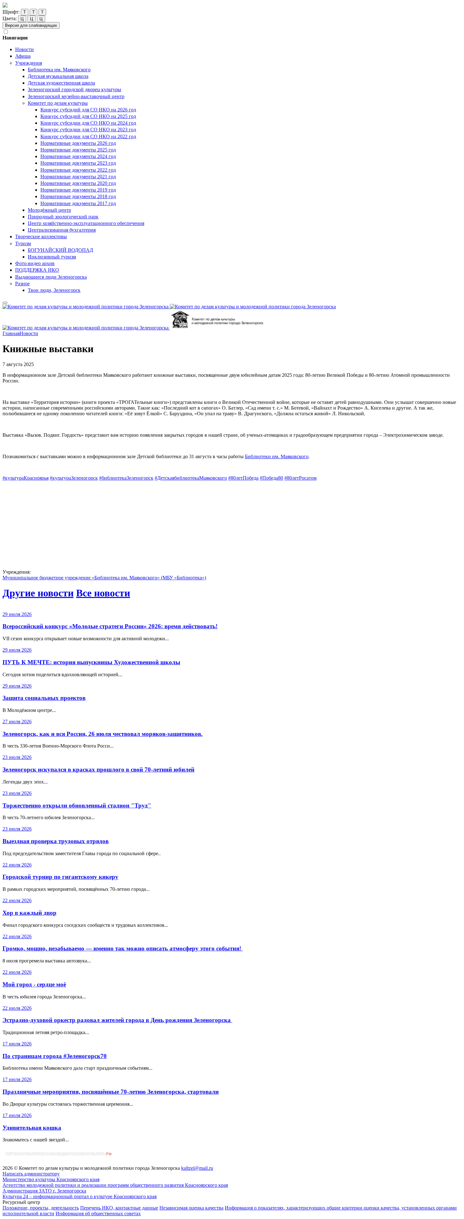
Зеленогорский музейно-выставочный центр (76, 96)
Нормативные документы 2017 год (78, 203)
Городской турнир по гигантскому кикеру (60, 876)
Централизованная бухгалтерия (62, 230)
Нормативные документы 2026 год (78, 143)
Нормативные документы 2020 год (78, 183)
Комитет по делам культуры (58, 103)
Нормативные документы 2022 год (78, 170)
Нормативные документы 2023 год (78, 163)
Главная (11, 333)
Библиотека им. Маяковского (59, 69)
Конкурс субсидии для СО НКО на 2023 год (88, 129)
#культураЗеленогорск (74, 478)
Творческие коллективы (41, 236)
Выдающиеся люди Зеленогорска (51, 277)
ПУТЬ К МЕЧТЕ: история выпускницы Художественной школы (91, 662)
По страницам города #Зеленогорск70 (55, 1056)
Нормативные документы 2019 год (78, 189)
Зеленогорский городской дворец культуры (74, 89)
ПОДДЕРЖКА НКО (37, 270)
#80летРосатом (300, 478)
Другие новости (38, 593)
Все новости (103, 593)
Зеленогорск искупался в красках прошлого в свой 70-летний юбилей (98, 769)
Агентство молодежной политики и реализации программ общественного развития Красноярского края (115, 1185)
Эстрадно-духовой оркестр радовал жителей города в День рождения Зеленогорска (117, 1020)
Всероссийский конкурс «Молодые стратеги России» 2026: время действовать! (110, 626)
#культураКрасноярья (26, 478)
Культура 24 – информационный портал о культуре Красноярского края (80, 1196)
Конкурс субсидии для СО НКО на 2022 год (88, 136)
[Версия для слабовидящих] (5, 303)
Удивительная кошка (32, 1127)
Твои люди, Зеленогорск (54, 290)
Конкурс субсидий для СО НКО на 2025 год (88, 116)
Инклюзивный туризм (52, 256)
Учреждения (28, 63)
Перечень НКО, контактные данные (119, 1207)
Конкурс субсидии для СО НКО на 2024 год (88, 123)
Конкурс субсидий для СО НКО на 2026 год (88, 109)
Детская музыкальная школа (58, 76)
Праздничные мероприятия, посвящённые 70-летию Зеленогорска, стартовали (111, 1091)
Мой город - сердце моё (34, 984)
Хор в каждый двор (30, 912)
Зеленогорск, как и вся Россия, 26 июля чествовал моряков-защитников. (103, 734)
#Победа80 (271, 478)
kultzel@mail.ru (197, 1168)
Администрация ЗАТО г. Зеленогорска (44, 1190)
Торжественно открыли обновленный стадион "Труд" (77, 805)
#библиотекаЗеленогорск (126, 478)
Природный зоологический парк (63, 216)
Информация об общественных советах (98, 1213)
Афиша (23, 56)
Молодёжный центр (49, 210)
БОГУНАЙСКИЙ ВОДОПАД (60, 250)
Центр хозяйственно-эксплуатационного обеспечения (86, 223)
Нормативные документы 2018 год (78, 196)
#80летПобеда (243, 478)
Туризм (23, 243)
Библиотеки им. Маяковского (276, 456)
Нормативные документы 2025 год (78, 149)
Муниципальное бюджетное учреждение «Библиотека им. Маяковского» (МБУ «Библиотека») (104, 577)
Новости (24, 49)
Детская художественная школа (61, 83)
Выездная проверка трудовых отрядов (56, 841)
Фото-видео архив (35, 263)
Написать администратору (31, 1173)
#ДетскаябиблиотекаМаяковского (191, 478)
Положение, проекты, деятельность (41, 1207)
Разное (22, 283)
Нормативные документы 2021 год (78, 176)
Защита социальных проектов (44, 698)
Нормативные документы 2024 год (78, 156)
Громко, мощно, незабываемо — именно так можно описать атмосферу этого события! (123, 948)
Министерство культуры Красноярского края (51, 1179)
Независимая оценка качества (191, 1207)
